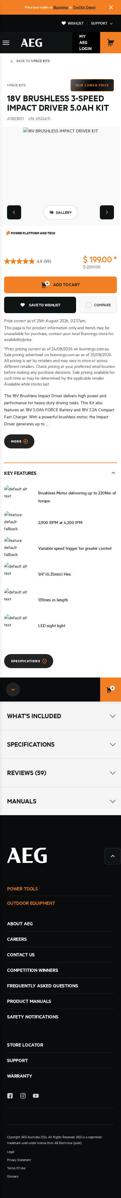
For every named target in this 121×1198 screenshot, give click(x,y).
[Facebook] (10, 1097)
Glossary (13, 1176)
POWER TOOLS (22, 889)
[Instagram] (23, 1097)
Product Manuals (29, 1001)
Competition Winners (32, 970)
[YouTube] (36, 1097)
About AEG (20, 923)
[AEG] (31, 43)
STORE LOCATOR (25, 1045)
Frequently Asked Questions (42, 986)
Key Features (20, 473)
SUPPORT (17, 1060)
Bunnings (60, 7)
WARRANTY (19, 1076)
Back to (33, 61)
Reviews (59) (26, 773)
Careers (17, 939)
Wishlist (76, 23)
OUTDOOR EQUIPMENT (31, 903)
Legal (10, 1152)
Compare (102, 305)
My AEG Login (85, 42)
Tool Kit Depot (84, 7)
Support (99, 23)
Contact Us (21, 955)
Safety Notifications (32, 1017)
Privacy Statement (19, 1160)
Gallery (64, 212)
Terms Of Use (16, 1168)
